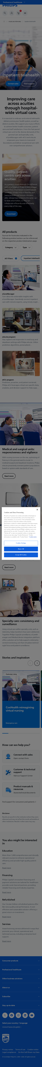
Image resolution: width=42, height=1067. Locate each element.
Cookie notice (33, 537)
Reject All (21, 549)
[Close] (37, 509)
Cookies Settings (21, 543)
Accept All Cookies (21, 554)
